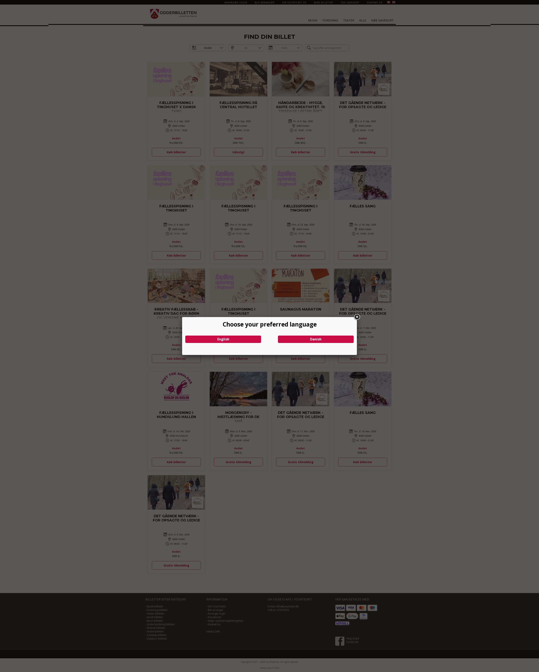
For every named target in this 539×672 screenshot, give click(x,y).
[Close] (357, 317)
